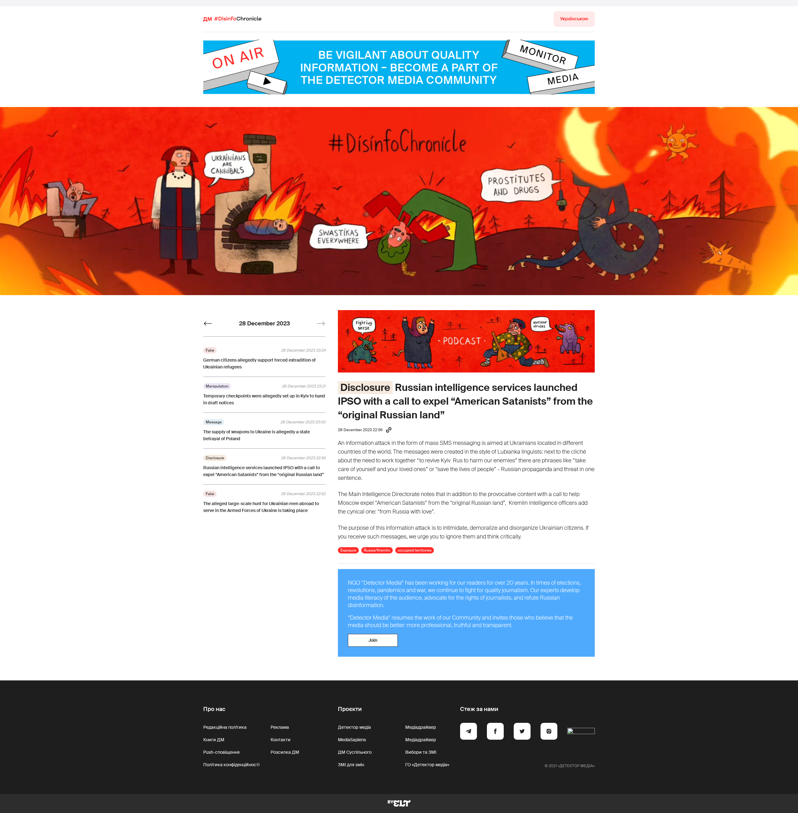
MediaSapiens (352, 739)
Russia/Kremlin (377, 550)
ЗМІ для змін (351, 764)
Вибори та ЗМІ (420, 752)
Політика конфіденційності (231, 764)
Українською (574, 19)
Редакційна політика (225, 727)
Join (372, 640)
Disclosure (365, 387)
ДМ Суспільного (355, 752)
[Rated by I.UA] (581, 732)
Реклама (280, 727)
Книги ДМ (213, 739)
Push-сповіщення (221, 752)
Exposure (348, 550)
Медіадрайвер (420, 727)
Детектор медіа (354, 727)
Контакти (281, 739)
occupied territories (414, 550)
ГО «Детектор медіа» (427, 764)
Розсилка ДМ (285, 752)
